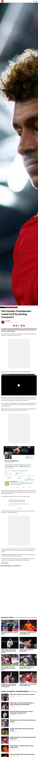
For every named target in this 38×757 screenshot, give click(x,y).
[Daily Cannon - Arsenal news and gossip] (2, 1)
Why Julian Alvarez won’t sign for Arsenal (22, 694)
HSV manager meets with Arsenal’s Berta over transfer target (8, 668)
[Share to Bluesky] (16, 326)
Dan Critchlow (13, 714)
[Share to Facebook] (14, 326)
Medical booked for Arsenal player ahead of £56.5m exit (28, 684)
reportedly (3, 550)
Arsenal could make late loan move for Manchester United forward (8, 651)
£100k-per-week (25, 550)
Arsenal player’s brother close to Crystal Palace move (27, 633)
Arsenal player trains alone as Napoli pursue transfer (26, 667)
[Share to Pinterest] (24, 326)
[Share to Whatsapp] (19, 326)
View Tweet (19, 508)
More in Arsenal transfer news (14, 691)
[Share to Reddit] (21, 326)
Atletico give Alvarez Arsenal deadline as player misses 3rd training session (8, 685)
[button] (33, 1)
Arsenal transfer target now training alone (22, 754)
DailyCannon (13, 706)
